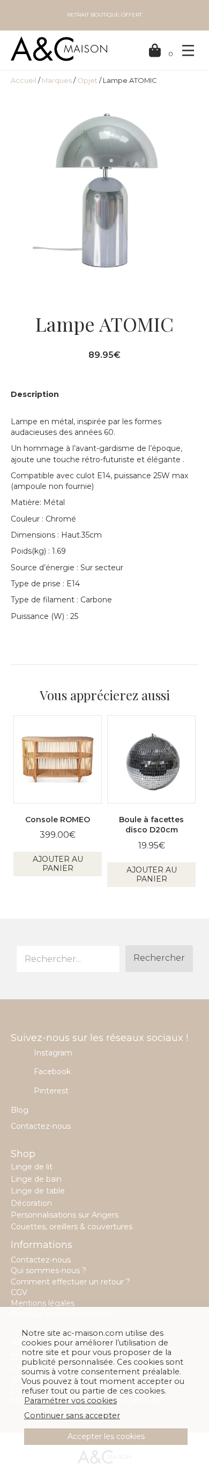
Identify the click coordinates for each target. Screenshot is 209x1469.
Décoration (31, 1203)
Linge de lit (32, 1167)
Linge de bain (36, 1179)
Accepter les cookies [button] (106, 1436)
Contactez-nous (41, 1126)
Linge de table (38, 1191)
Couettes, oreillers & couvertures (71, 1226)
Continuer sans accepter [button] (72, 1415)
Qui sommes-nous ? (48, 1270)
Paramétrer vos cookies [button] (70, 1400)
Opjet (87, 80)
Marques (57, 80)
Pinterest (51, 1091)
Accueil (23, 80)
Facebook (52, 1071)
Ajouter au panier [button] (58, 863)
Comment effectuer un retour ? (70, 1282)
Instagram (53, 1053)
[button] (159, 958)
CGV (19, 1292)
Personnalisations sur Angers (64, 1215)
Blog (19, 1110)
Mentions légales (42, 1303)
